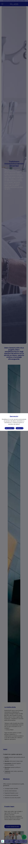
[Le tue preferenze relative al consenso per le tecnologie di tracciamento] (2, 841)
